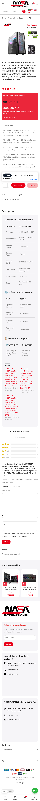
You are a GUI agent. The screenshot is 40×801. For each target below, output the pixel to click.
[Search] (23, 11)
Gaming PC (12, 18)
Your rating (6, 486)
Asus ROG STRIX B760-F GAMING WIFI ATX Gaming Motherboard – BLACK (10, 590)
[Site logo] (20, 4)
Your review (6, 490)
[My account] (37, 4)
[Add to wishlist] (15, 573)
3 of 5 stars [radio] (17, 486)
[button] (5, 584)
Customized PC (25, 18)
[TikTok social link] (22, 782)
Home (4, 18)
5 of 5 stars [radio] (20, 486)
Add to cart (18, 185)
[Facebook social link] (8, 199)
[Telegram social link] (18, 199)
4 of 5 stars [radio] (19, 486)
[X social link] (10, 199)
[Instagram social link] (19, 782)
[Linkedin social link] (15, 199)
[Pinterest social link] (13, 199)
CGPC (4, 84)
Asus (10, 592)
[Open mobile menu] (3, 4)
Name (4, 515)
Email (4, 524)
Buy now (32, 185)
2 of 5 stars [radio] (15, 486)
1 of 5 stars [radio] (14, 486)
